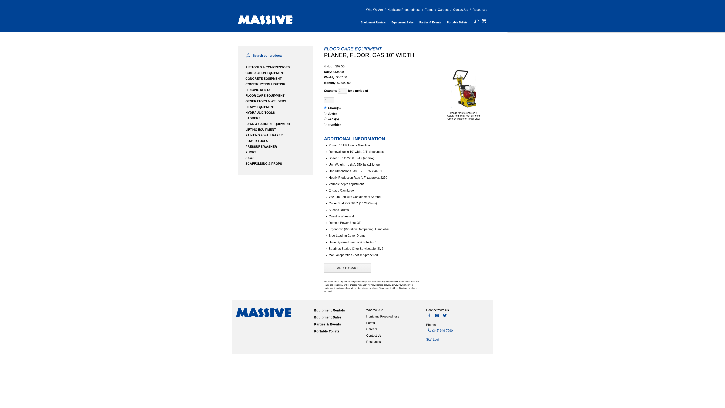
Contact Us (460, 9)
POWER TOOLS (256, 141)
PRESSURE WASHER (261, 146)
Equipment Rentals (373, 22)
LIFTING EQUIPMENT (260, 129)
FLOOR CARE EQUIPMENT (265, 95)
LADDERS (253, 118)
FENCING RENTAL (258, 90)
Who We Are (374, 9)
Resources (480, 9)
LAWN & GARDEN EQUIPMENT (268, 124)
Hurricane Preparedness (403, 9)
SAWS (250, 158)
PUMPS (250, 152)
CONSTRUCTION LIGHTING (265, 84)
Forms (429, 9)
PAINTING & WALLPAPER (264, 135)
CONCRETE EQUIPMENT (263, 78)
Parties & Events (430, 22)
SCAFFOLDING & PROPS (263, 163)
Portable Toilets (457, 22)
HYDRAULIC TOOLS (260, 112)
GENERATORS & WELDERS (265, 101)
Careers (443, 9)
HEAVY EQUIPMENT (260, 107)
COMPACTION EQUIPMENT (265, 73)
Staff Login (433, 339)
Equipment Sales (402, 22)
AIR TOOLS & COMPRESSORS (267, 67)
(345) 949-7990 (442, 330)
